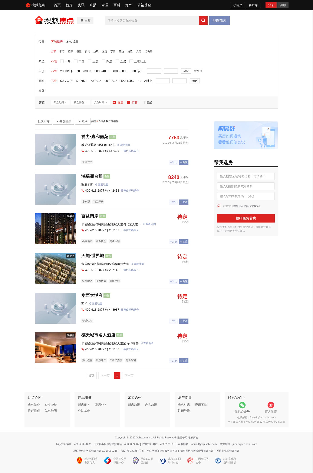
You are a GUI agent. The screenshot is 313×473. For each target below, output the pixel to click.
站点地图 (51, 410)
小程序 (237, 5)
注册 (283, 5)
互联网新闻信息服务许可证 (162, 450)
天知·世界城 (92, 255)
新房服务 (84, 404)
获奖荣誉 (51, 404)
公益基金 (144, 5)
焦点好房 (184, 404)
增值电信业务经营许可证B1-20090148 (95, 450)
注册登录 (184, 410)
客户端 (253, 5)
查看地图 (125, 144)
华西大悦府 (92, 295)
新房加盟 (134, 404)
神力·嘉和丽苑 (94, 136)
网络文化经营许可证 (228, 450)
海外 (128, 5)
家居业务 (101, 404)
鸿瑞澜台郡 (92, 176)
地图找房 (219, 20)
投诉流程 (34, 410)
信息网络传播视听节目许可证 (197, 450)
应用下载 (201, 404)
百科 (116, 5)
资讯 (81, 5)
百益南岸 (89, 216)
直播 (93, 5)
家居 (105, 5)
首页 (57, 5)
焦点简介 (34, 404)
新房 (69, 5)
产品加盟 (151, 404)
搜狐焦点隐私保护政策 (246, 206)
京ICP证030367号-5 (132, 450)
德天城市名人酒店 (98, 335)
